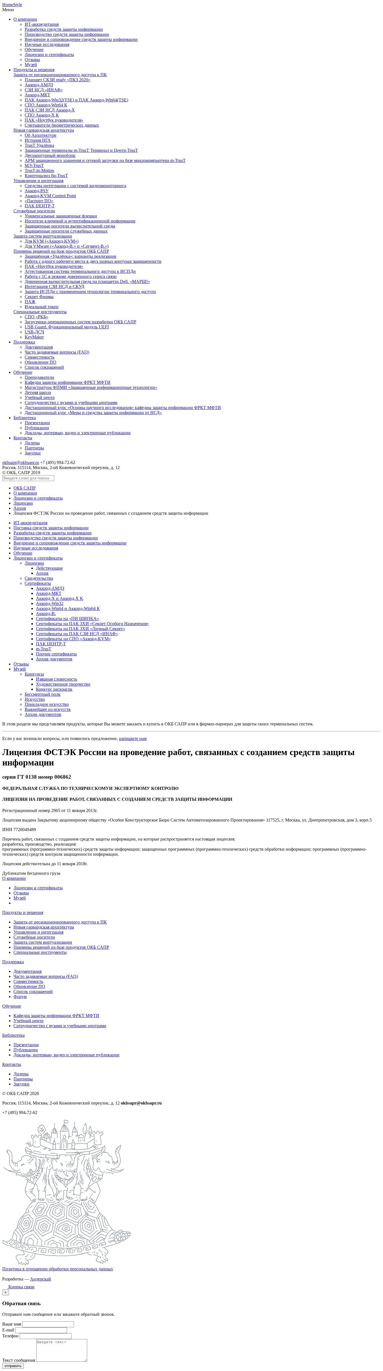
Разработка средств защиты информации (64, 29)
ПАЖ (30, 301)
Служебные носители (34, 210)
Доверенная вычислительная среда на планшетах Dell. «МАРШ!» (87, 281)
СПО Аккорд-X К (42, 115)
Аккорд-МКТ (37, 94)
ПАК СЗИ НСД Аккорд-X (50, 110)
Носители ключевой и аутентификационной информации (80, 221)
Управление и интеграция (38, 180)
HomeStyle (12, 4)
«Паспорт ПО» (39, 200)
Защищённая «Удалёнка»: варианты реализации (70, 256)
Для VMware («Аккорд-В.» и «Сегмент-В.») (67, 246)
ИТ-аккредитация (42, 24)
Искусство (35, 699)
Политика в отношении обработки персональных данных (57, 1268)
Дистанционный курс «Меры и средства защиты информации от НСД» (93, 412)
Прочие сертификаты (56, 653)
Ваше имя (11, 1324)
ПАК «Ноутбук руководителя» (54, 120)
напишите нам (133, 738)
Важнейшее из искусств (48, 709)
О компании (25, 19)
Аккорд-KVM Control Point (50, 195)
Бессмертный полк (43, 694)
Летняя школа (38, 392)
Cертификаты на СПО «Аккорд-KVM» (73, 638)
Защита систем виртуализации (42, 236)
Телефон (10, 1335)
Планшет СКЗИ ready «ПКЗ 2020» (57, 79)
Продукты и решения (33, 69)
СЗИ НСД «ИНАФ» (44, 89)
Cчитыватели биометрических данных (62, 125)
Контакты (22, 437)
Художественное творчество (63, 684)
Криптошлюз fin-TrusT (46, 175)
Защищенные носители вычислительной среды (70, 226)
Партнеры (34, 448)
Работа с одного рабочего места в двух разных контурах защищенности (93, 261)
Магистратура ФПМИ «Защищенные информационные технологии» (91, 387)
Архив (19, 508)
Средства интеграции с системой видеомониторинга (75, 185)
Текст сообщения (18, 1360)
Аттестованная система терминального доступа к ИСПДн (80, 271)
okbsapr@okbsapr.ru (20, 462)
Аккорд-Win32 (49, 603)
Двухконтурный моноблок (50, 155)
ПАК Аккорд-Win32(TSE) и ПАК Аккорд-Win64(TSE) (76, 100)
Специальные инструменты (40, 311)
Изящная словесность (56, 679)
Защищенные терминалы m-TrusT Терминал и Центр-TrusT (81, 150)
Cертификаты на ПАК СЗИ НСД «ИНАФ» (77, 633)
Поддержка (24, 342)
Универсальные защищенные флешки (61, 216)
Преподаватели (39, 377)
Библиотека (24, 417)
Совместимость (39, 357)
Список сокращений (44, 367)
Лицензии (23, 503)
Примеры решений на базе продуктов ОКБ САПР (61, 251)
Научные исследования (47, 44)
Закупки (33, 453)
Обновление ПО (40, 362)
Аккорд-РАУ (37, 190)
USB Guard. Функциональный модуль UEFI (67, 326)
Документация (39, 347)
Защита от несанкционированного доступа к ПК (60, 74)
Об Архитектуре (40, 135)
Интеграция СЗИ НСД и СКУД (54, 286)
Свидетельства (39, 578)
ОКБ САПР (24, 488)
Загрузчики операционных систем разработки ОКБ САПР (80, 321)
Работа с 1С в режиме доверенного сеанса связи (71, 276)
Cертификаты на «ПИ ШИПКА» (67, 618)
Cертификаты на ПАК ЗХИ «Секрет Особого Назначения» (92, 623)
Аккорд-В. (46, 613)
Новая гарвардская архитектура (43, 130)
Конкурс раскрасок (54, 689)
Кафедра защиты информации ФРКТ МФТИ (67, 382)
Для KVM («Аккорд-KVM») (52, 241)
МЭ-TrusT (34, 165)
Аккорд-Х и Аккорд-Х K (59, 598)
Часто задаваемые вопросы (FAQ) (57, 352)
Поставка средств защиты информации (51, 527)
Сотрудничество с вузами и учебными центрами (71, 402)
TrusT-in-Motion (39, 170)
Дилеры (32, 442)
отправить (13, 1366)
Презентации (37, 422)
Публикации (37, 427)
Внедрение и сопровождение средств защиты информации (81, 39)
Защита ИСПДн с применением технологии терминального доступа (90, 291)
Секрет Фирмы (39, 296)
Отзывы (32, 59)
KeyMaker (34, 337)
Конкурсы (34, 674)
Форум (20, 996)
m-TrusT (43, 648)
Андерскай (40, 1279)
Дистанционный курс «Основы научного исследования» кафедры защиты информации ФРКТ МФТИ (123, 407)
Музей (31, 64)
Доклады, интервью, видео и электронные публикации (78, 432)
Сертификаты (38, 583)
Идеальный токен (42, 306)
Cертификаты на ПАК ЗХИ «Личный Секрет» (80, 628)
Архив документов (54, 658)
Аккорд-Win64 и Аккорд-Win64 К (68, 608)
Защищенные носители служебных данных (66, 231)
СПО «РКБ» (36, 316)
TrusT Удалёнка (39, 145)
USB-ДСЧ (34, 332)
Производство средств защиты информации (67, 34)
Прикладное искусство (47, 704)
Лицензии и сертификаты (49, 54)
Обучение (34, 49)
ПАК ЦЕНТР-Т (40, 205)
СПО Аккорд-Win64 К (46, 105)
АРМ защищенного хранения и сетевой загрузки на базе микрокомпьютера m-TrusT (105, 160)
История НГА (38, 140)
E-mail (8, 1330)
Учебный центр (40, 397)
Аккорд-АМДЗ (39, 84)
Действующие (49, 568)
